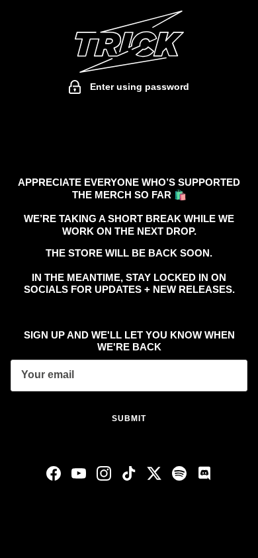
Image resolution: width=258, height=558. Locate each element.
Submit (129, 418)
